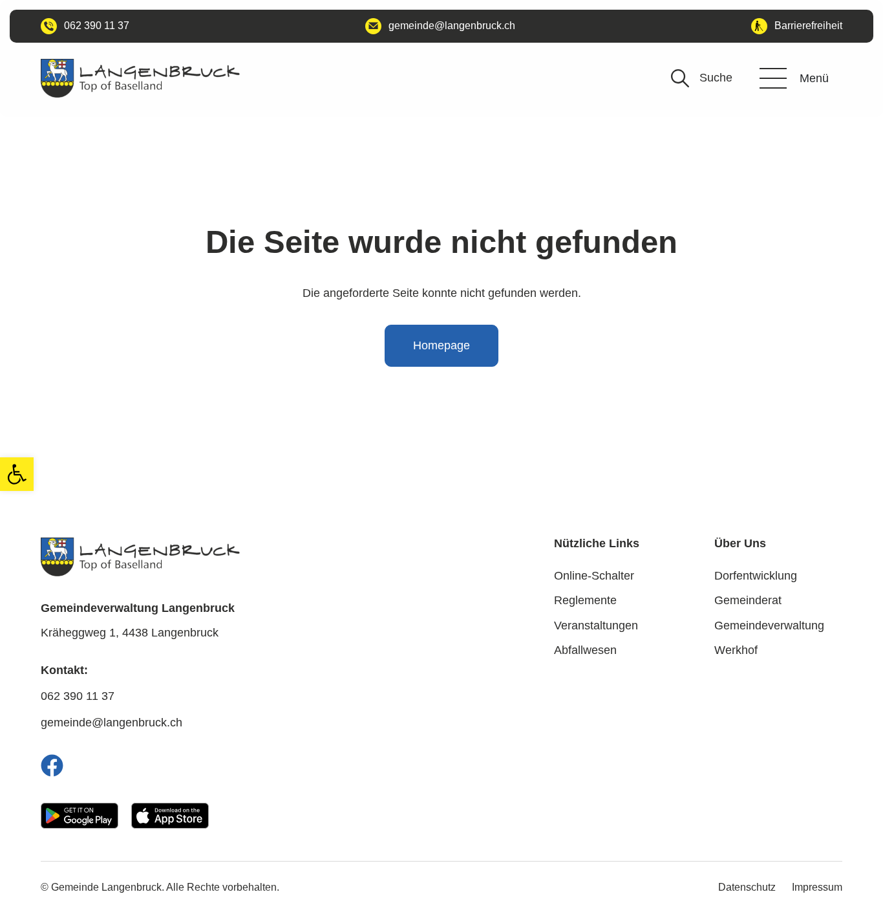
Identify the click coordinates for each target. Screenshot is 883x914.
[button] (17, 474)
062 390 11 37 (77, 696)
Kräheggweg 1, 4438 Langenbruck (129, 632)
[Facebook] (52, 765)
